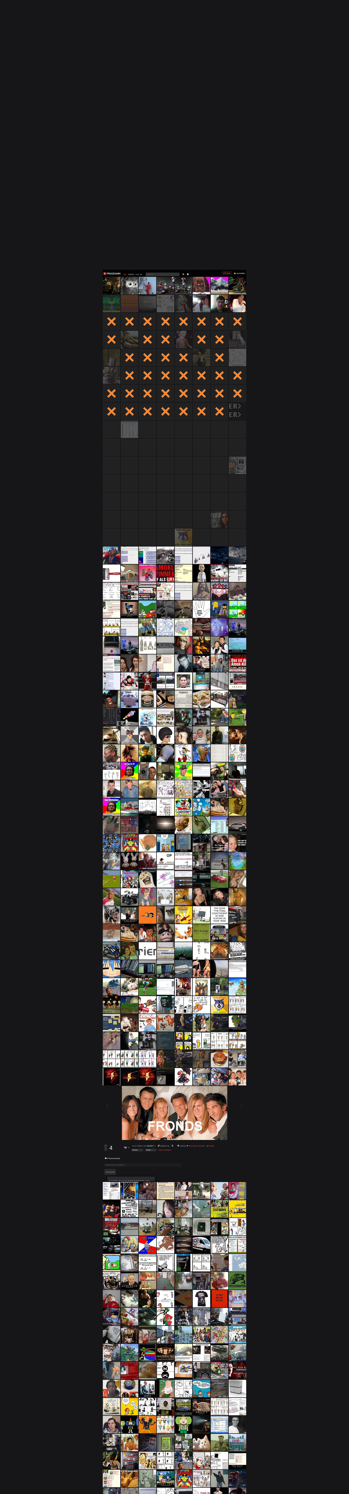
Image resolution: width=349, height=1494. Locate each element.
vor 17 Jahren (137, 876)
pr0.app (226, 3)
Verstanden (247, 1489)
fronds (148, 880)
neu (125, 5)
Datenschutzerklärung (167, 1491)
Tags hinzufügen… (165, 880)
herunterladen (199, 876)
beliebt (131, 4)
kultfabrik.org (164, 876)
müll (137, 5)
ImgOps (183, 876)
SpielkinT (150, 876)
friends (135, 880)
